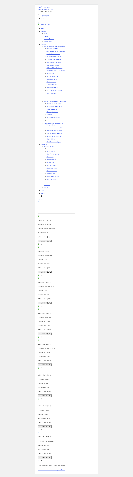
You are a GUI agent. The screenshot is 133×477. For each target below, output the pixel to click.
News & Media (48, 41)
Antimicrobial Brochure (54, 128)
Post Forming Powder (53, 65)
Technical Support (49, 146)
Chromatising (50, 157)
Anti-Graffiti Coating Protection (56, 70)
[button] (42, 196)
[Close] (38, 22)
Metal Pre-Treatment (53, 154)
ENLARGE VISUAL (45, 241)
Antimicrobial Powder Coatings (56, 51)
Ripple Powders (51, 82)
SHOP (40, 200)
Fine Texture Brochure (54, 133)
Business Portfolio (49, 39)
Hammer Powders (52, 84)
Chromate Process (52, 171)
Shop (42, 190)
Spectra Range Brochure (54, 136)
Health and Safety (52, 179)
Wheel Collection (51, 125)
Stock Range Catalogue (54, 142)
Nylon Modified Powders (54, 59)
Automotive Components (54, 103)
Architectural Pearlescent (54, 56)
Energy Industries (52, 109)
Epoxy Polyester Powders (54, 90)
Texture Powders (52, 79)
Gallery (46, 187)
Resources (44, 144)
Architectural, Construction (54, 106)
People (46, 36)
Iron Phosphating (52, 165)
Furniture (49, 114)
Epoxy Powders (51, 93)
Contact (43, 193)
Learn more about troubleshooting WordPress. (51, 470)
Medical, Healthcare (52, 112)
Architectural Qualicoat (53, 54)
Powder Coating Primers (54, 62)
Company (43, 31)
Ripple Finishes (51, 139)
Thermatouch (50, 73)
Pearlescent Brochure (54, 130)
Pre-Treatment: (51, 151)
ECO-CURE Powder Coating (55, 68)
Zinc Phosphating (52, 168)
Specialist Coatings (52, 48)
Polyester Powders (52, 87)
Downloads (47, 185)
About (45, 33)
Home (42, 28)
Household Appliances (53, 117)
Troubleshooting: (51, 159)
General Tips (50, 162)
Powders (43, 44)
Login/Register (45, 15)
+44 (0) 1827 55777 (44, 7)
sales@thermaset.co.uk (46, 9)
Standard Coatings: (52, 76)
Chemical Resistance (53, 176)
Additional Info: (51, 173)
